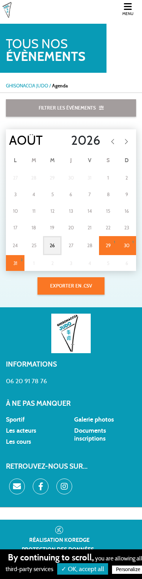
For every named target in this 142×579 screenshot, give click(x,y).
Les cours (18, 442)
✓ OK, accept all (82, 569)
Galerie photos (94, 419)
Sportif (15, 419)
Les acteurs (21, 431)
